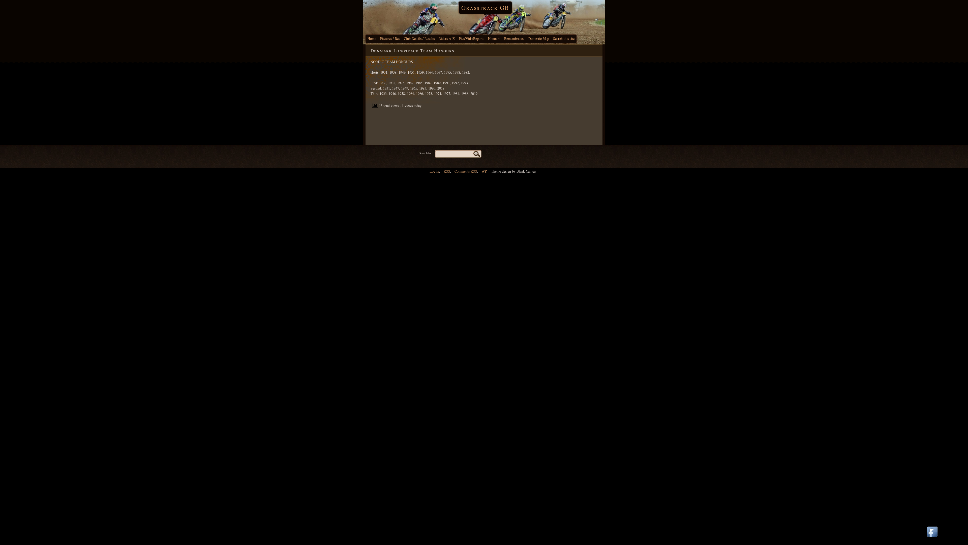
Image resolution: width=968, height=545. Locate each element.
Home (372, 38)
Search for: (425, 153)
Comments (466, 171)
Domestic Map (538, 38)
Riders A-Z (447, 38)
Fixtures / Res (390, 38)
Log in (434, 171)
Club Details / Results (419, 38)
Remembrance (514, 38)
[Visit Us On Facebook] (932, 537)
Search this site (563, 38)
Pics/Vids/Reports (471, 38)
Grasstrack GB (485, 8)
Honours (494, 38)
